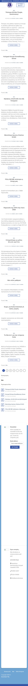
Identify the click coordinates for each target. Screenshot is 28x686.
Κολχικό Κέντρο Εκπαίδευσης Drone (15, 394)
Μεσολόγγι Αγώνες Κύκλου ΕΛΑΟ (14, 404)
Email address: (14, 441)
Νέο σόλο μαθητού (14, 280)
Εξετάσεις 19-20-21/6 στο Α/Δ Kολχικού (16, 399)
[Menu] (2, 5)
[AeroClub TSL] (9, 5)
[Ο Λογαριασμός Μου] (26, 5)
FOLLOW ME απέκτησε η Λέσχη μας (15, 409)
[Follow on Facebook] (20, 676)
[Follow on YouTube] (25, 676)
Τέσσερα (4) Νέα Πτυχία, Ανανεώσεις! (15, 389)
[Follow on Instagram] (23, 676)
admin (21, 18)
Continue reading (14, 45)
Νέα (14, 10)
